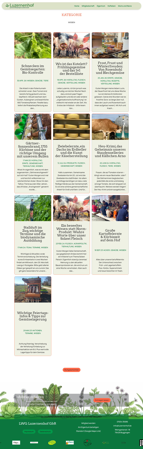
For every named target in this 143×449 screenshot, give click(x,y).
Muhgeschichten (71, 370)
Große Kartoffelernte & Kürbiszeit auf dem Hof (110, 235)
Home (76, 6)
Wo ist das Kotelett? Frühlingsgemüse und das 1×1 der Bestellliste (71, 69)
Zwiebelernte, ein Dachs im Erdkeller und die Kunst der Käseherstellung (71, 151)
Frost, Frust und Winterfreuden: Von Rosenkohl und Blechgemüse (110, 68)
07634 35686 (122, 421)
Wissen (30, 80)
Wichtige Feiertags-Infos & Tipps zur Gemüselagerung (32, 316)
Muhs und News (125, 6)
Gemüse (39, 80)
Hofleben (112, 6)
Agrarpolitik (80, 243)
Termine (36, 247)
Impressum (29, 431)
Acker (107, 250)
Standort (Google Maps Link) (88, 431)
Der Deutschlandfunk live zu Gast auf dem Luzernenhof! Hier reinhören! (71, 416)
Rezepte (115, 81)
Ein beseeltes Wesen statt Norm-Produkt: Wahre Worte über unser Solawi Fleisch (71, 232)
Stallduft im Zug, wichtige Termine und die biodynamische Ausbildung (33, 233)
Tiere (45, 80)
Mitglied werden (88, 423)
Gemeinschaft (36, 163)
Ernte (111, 78)
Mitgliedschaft (88, 6)
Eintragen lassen (102, 400)
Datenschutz (45, 431)
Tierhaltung (29, 166)
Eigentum (101, 6)
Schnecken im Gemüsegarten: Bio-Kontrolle (32, 69)
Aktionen (37, 330)
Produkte (72, 163)
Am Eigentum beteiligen (88, 427)
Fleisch (81, 80)
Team (29, 247)
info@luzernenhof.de (122, 425)
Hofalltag (72, 80)
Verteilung (71, 82)
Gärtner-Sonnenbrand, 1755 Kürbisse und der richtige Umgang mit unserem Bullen (32, 149)
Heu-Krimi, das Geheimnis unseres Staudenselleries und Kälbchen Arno (110, 151)
